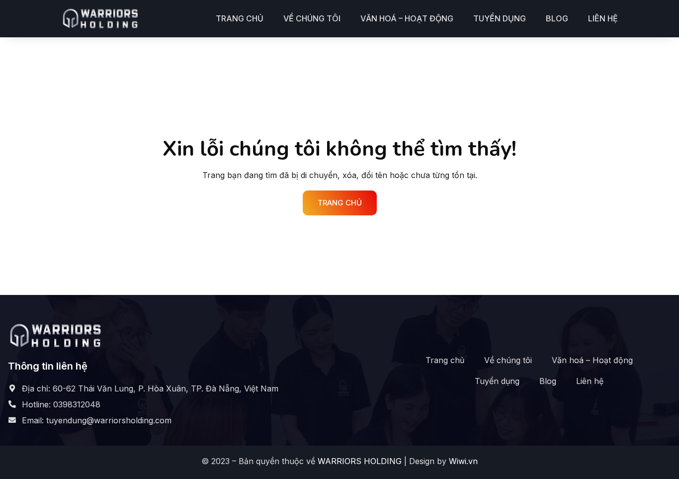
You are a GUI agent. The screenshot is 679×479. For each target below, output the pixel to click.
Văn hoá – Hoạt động (406, 18)
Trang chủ (239, 18)
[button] (340, 203)
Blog (557, 18)
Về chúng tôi (311, 18)
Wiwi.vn (463, 461)
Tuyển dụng (499, 18)
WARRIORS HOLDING (360, 461)
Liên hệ (603, 18)
